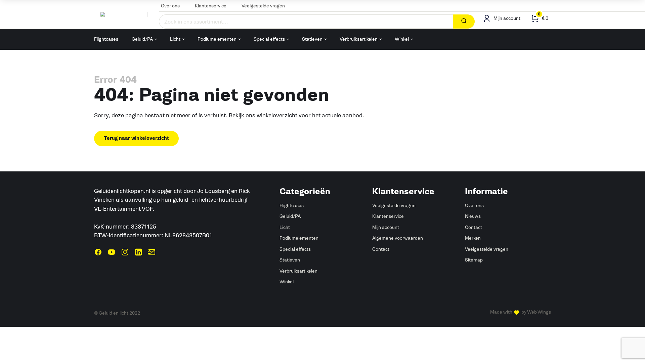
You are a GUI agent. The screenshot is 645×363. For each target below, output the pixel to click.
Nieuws (473, 216)
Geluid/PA (142, 39)
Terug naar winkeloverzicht (136, 138)
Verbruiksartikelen (359, 39)
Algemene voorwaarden (397, 238)
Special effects (269, 39)
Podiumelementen (217, 39)
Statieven (312, 39)
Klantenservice (210, 6)
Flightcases (106, 39)
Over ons (170, 6)
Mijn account (385, 227)
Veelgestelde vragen (263, 6)
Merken (473, 238)
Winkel (402, 39)
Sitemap (474, 260)
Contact (380, 249)
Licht (175, 39)
